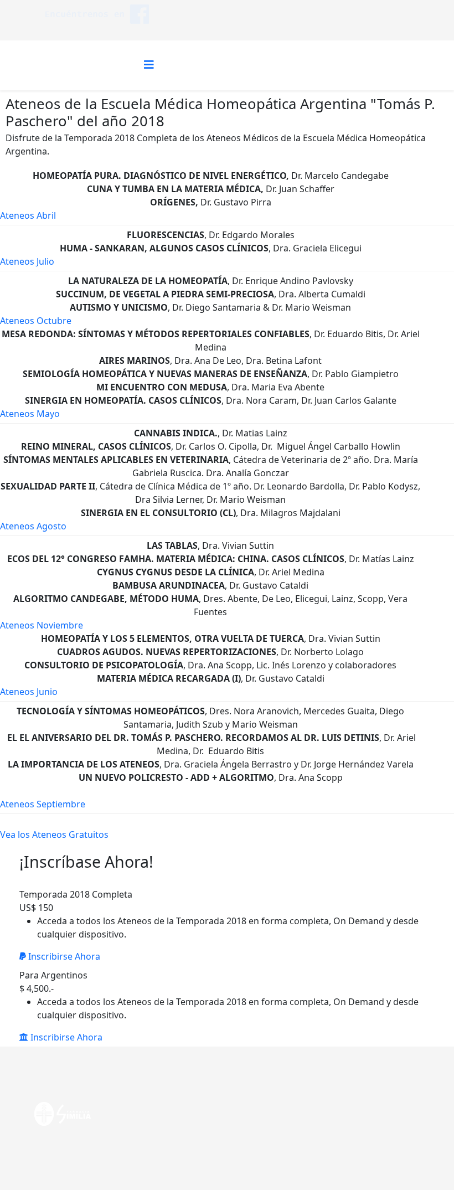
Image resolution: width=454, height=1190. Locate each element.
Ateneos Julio (27, 261)
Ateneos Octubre (35, 321)
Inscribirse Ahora (63, 956)
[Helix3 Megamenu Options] (149, 64)
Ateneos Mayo (30, 414)
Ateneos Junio (29, 692)
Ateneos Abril (28, 215)
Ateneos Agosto (33, 526)
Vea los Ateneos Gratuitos (54, 834)
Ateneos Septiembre (42, 804)
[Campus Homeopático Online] (97, 14)
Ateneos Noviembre (41, 625)
